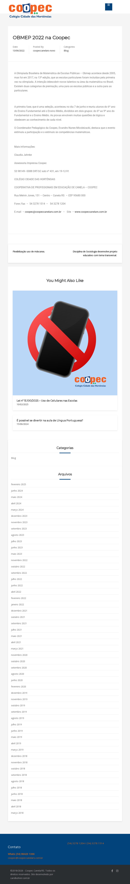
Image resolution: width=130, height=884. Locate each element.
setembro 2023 (19, 528)
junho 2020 (17, 680)
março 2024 (17, 509)
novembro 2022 (19, 560)
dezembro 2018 (19, 756)
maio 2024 (16, 496)
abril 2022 (16, 591)
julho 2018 (16, 787)
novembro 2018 (19, 762)
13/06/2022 (18, 50)
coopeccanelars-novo (44, 50)
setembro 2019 (19, 711)
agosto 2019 (17, 718)
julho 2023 (16, 541)
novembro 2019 (19, 699)
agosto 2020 (17, 673)
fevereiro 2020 (18, 686)
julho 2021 (16, 629)
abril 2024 (16, 503)
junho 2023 (17, 547)
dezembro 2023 (19, 515)
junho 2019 (17, 730)
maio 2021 (16, 636)
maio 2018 (16, 800)
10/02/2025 (22, 404)
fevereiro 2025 (18, 484)
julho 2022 (16, 579)
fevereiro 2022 (18, 598)
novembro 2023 (19, 522)
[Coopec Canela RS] (30, 4)
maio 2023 (16, 553)
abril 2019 (16, 743)
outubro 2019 (18, 705)
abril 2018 (16, 806)
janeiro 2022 (17, 604)
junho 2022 (17, 585)
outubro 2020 (18, 661)
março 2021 (17, 648)
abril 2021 (16, 642)
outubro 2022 (18, 566)
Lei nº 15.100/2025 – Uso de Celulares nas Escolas (47, 400)
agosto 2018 (17, 781)
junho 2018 (17, 793)
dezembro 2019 (19, 692)
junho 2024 (17, 490)
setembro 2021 (19, 623)
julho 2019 (16, 724)
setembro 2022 (19, 572)
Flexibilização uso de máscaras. (29, 251)
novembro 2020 (19, 654)
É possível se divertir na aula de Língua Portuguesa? (50, 420)
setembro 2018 (19, 774)
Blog (66, 50)
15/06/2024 (22, 423)
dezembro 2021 (19, 610)
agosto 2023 (17, 534)
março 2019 (17, 749)
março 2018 (17, 812)
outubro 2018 (18, 768)
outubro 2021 (18, 616)
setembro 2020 (19, 667)
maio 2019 (16, 736)
